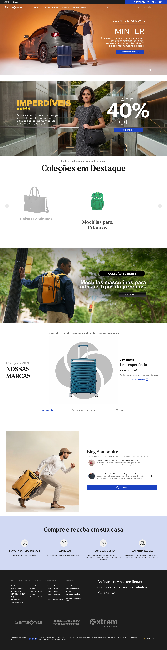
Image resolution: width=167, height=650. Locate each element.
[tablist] (83, 410)
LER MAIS (123, 488)
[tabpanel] (83, 368)
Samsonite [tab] (47, 410)
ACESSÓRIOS (97, 7)
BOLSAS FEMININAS (80, 7)
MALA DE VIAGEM (51, 7)
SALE (107, 7)
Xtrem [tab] (120, 410)
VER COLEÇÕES (138, 380)
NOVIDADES (36, 7)
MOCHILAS (65, 7)
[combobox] (149, 638)
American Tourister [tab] (83, 410)
